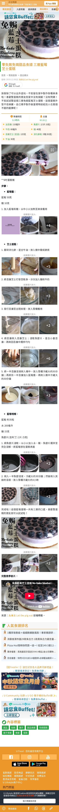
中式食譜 (30, 775)
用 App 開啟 (51, 3)
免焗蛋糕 (43, 727)
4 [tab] (35, 15)
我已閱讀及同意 (29, 801)
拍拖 (13, 727)
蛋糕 (25, 732)
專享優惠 (34, 779)
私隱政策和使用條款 (25, 795)
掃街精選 (7, 775)
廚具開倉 (32, 9)
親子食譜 (7, 732)
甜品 (5, 727)
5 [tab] (25, 19)
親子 (21, 727)
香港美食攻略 (9, 779)
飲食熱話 (18, 772)
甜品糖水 (44, 8)
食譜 (17, 732)
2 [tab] (27, 15)
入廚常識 (20, 9)
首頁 (3, 75)
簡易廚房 (6, 9)
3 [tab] (31, 15)
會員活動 (23, 779)
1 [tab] (23, 15)
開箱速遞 (41, 772)
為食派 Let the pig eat (28, 79)
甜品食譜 (31, 727)
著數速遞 (7, 772)
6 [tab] (29, 19)
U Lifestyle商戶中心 (12, 782)
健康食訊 (30, 772)
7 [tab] (33, 19)
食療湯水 (41, 775)
